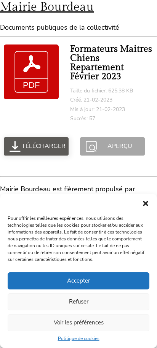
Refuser (78, 301)
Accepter (78, 280)
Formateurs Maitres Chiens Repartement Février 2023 (111, 63)
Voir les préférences (79, 322)
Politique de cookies (78, 338)
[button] (145, 203)
